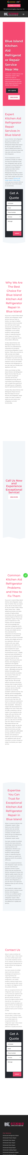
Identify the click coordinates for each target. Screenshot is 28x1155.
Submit (17, 233)
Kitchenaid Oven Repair (9, 1140)
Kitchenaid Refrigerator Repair (11, 1135)
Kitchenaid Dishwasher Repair (11, 1152)
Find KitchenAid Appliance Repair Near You (14, 9)
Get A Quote (12, 90)
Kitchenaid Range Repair (9, 1147)
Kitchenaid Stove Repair (9, 1145)
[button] (25, 575)
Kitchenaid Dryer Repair (9, 1142)
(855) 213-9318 (15, 5)
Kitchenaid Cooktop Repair (10, 1150)
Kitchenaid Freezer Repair (9, 1138)
